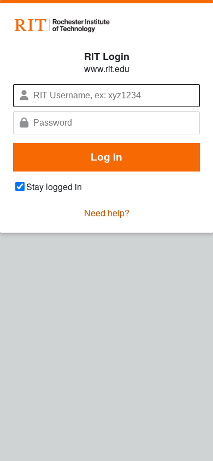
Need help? (106, 212)
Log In (106, 157)
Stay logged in (54, 186)
